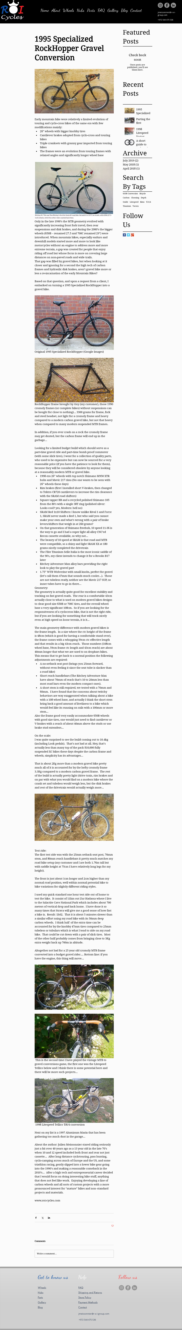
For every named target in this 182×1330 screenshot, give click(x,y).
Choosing (135, 197)
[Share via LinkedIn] (49, 1217)
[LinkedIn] (173, 5)
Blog (40, 1307)
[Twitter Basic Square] (128, 234)
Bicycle (142, 193)
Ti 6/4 (148, 202)
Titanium (127, 206)
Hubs (40, 1292)
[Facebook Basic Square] (124, 234)
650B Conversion (130, 193)
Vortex (136, 206)
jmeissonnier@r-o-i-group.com (166, 13)
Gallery (42, 1302)
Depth (143, 197)
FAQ (80, 1287)
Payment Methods (88, 1302)
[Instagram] (160, 5)
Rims (142, 202)
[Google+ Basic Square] (132, 234)
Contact (82, 1307)
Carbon (126, 197)
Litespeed (134, 202)
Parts (40, 1297)
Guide (125, 202)
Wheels (42, 1287)
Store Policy (84, 1297)
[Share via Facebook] (36, 1217)
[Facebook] (166, 5)
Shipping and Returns (90, 1292)
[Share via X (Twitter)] (42, 1217)
